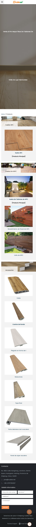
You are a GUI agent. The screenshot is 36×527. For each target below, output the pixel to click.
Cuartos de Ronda (19, 324)
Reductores (18, 377)
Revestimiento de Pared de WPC (18, 229)
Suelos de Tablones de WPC (18, 199)
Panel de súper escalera (18, 456)
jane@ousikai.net (9, 480)
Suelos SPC (9, 125)
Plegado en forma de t (18, 351)
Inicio (3, 114)
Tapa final (18, 403)
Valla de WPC (18, 255)
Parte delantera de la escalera (18, 429)
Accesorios (9, 270)
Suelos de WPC (11, 171)
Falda (19, 298)
